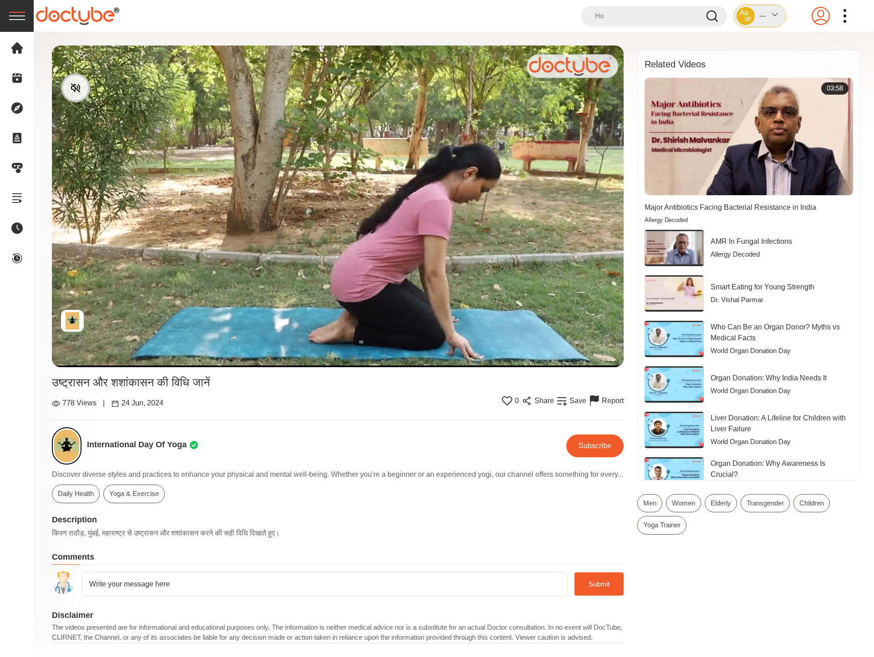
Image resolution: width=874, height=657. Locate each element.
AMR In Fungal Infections (751, 241)
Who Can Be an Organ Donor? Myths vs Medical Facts (775, 332)
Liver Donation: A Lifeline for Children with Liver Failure (778, 423)
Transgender (765, 503)
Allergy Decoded (666, 220)
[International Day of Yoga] (69, 446)
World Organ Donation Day (751, 350)
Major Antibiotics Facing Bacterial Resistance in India (730, 207)
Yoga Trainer (662, 525)
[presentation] (17, 16)
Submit (599, 584)
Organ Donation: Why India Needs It (769, 378)
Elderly (721, 503)
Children (811, 503)
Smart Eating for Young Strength (762, 287)
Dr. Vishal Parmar (737, 299)
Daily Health (76, 493)
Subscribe (595, 446)
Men (649, 503)
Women (683, 503)
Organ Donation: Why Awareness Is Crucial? (768, 469)
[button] (760, 16)
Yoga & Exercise (134, 493)
